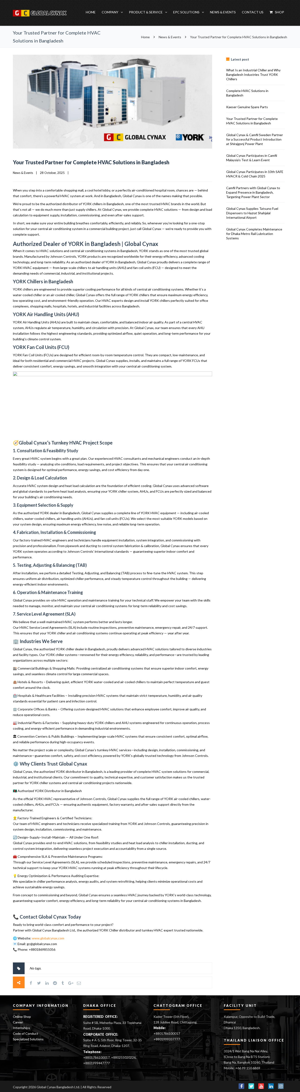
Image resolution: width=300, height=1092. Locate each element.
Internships (21, 1028)
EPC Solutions (186, 12)
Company (110, 12)
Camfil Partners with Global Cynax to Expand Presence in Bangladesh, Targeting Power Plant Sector (253, 192)
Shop (279, 12)
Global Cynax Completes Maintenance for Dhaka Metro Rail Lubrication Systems (254, 233)
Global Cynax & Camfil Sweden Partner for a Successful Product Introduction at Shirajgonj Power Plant (254, 139)
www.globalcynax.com (47, 938)
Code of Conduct (25, 1033)
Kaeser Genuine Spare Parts (247, 107)
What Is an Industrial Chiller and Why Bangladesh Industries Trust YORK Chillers (253, 74)
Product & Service (146, 12)
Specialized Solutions (28, 1039)
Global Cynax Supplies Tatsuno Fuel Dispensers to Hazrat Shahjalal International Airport (252, 213)
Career (18, 1022)
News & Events (223, 12)
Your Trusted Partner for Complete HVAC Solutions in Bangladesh (91, 162)
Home (91, 12)
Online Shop (22, 1017)
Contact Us (252, 12)
